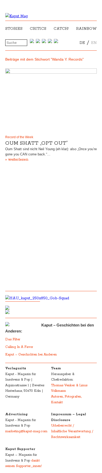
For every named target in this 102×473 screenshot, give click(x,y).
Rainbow (86, 28)
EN (94, 42)
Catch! (61, 28)
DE (82, 42)
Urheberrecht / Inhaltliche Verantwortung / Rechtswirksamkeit (72, 431)
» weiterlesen (16, 159)
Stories (13, 28)
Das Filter (13, 339)
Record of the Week (19, 137)
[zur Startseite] (16, 16)
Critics (38, 28)
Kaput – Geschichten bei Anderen (31, 355)
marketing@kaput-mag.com (26, 431)
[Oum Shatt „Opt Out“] (51, 100)
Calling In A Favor (19, 347)
